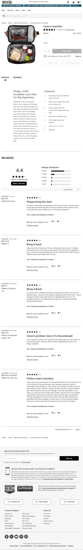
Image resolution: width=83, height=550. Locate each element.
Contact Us (8, 514)
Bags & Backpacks (21, 23)
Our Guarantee (27, 523)
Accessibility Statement (12, 528)
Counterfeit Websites (29, 526)
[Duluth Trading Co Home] (7, 2)
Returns (78, 56)
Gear (10, 23)
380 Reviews (70, 30)
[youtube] (16, 537)
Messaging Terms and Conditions (53, 479)
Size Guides (26, 518)
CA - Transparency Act (40, 546)
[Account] (74, 2)
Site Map (70, 546)
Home (4, 23)
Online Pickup (9, 523)
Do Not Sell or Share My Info (57, 546)
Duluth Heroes (48, 521)
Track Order (9, 516)
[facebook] (7, 537)
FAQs (6, 521)
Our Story (47, 514)
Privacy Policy (26, 462)
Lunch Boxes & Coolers (39, 23)
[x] (12, 537)
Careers (46, 518)
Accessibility (9, 526)
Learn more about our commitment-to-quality (58, 488)
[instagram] (26, 537)
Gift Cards (25, 521)
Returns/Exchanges (28, 516)
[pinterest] (21, 537)
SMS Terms (26, 514)
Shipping (8, 518)
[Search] (3, 16)
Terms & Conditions (26, 546)
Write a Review (19, 183)
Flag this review (32, 225)
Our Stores (47, 516)
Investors (47, 523)
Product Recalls (27, 528)
